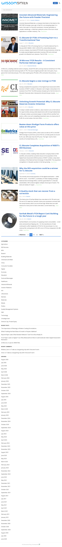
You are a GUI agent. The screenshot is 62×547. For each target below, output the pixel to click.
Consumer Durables (7, 266)
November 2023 (5, 449)
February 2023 (5, 465)
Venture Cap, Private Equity (9, 321)
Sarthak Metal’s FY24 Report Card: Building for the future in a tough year (38, 214)
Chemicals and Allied (7, 260)
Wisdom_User (5, 349)
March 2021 (4, 511)
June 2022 (4, 477)
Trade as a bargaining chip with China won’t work (25, 349)
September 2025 (6, 393)
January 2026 (5, 381)
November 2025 (5, 387)
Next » (41, 235)
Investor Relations (35, 20)
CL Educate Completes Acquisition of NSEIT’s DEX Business (39, 146)
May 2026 (4, 369)
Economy (33, 173)
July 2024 (3, 434)
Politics (3, 306)
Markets (3, 297)
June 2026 (4, 366)
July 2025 (3, 400)
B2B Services (4, 247)
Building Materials (6, 256)
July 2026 (3, 362)
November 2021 (5, 486)
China (2, 263)
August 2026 (4, 359)
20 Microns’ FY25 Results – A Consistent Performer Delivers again (37, 61)
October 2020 (5, 526)
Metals (3, 303)
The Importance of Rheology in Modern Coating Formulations (18, 328)
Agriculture (4, 244)
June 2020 (4, 539)
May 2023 (4, 458)
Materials (4, 300)
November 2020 (5, 523)
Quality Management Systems (9, 309)
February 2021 (5, 514)
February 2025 (5, 412)
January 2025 (5, 415)
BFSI (2, 250)
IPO (2, 290)
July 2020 (3, 536)
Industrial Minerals (31, 66)
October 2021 (5, 489)
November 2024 (5, 421)
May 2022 (4, 480)
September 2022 (6, 474)
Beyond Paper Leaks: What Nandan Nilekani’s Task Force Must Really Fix (21, 334)
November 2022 (5, 471)
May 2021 (4, 505)
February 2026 (5, 378)
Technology (4, 315)
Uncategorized (5, 318)
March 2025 (4, 409)
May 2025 (4, 406)
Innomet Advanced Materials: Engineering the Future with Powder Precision (38, 16)
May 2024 (4, 437)
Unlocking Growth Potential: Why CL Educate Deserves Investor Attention (39, 102)
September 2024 (6, 427)
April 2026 (4, 372)
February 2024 (5, 443)
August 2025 (4, 396)
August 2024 (4, 431)
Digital (3, 269)
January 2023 (5, 468)
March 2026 (4, 375)
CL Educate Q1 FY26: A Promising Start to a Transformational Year (38, 38)
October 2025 (5, 390)
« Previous (22, 235)
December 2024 (5, 418)
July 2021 (3, 499)
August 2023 (4, 452)
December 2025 (5, 384)
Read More (44, 31)
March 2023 (4, 461)
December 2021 (5, 483)
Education (31, 43)
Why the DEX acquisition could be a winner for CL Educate (38, 169)
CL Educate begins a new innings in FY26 (37, 81)
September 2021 (6, 492)
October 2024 (5, 424)
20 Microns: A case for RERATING (10, 343)
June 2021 (4, 502)
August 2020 (4, 533)
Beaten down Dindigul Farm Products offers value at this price (39, 125)
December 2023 (5, 446)
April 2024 (4, 440)
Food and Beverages (33, 130)
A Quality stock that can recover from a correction (37, 192)
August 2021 (4, 496)
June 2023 (4, 455)
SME (2, 312)
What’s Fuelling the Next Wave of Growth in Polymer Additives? (19, 331)
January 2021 (5, 517)
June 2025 (4, 403)
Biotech (28, 196)
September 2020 (6, 530)
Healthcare (4, 281)
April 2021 (4, 508)
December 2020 (5, 520)
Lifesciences (4, 294)
